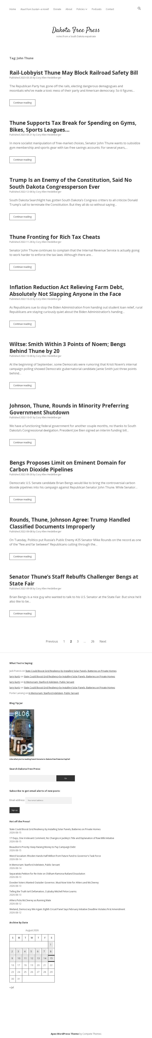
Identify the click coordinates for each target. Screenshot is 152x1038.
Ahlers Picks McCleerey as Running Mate (30, 900)
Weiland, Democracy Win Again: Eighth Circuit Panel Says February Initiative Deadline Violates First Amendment (67, 909)
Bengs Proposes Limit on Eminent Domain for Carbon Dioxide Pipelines (67, 466)
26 (92, 641)
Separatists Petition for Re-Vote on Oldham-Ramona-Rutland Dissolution (47, 873)
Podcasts (96, 9)
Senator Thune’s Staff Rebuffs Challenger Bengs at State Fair (73, 580)
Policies (81, 9)
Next (103, 641)
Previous (52, 641)
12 (32, 958)
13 (38, 958)
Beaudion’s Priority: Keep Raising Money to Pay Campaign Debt (42, 847)
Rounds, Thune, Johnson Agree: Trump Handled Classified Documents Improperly (69, 523)
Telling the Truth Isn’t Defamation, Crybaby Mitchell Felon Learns (42, 891)
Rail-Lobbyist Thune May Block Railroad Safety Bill (73, 72)
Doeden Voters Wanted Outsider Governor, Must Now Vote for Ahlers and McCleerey (54, 882)
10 (19, 958)
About (69, 9)
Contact (110, 9)
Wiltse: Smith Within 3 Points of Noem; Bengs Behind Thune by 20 (67, 347)
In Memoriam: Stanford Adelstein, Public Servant (49, 682)
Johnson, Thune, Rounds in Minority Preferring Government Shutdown (69, 409)
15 (51, 958)
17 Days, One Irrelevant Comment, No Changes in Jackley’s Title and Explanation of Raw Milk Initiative (61, 838)
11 (25, 958)
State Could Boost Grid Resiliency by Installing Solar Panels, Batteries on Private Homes (70, 670)
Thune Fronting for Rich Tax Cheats (54, 236)
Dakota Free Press (76, 30)
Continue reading (24, 103)
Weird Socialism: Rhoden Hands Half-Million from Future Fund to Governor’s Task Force (55, 855)
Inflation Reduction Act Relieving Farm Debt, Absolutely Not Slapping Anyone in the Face (66, 290)
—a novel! (34, 9)
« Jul (11, 987)
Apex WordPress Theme (65, 1033)
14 (45, 958)
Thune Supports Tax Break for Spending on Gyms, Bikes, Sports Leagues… (72, 126)
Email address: (17, 800)
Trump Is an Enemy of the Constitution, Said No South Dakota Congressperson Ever (70, 183)
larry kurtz (14, 676)
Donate (57, 9)
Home (12, 9)
